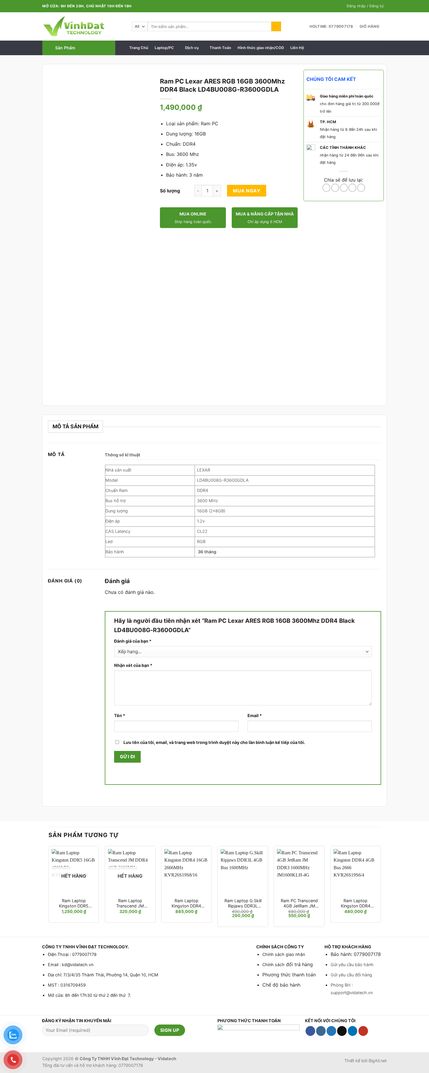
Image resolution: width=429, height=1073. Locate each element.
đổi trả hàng (299, 964)
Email (254, 715)
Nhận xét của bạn (133, 665)
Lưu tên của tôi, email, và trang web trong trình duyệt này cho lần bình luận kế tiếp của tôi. (214, 742)
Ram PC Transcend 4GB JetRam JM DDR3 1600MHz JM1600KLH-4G (299, 903)
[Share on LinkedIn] (361, 188)
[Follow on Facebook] (310, 1031)
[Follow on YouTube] (363, 1031)
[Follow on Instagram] (321, 1031)
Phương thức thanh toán (289, 975)
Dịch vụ (192, 48)
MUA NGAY (246, 191)
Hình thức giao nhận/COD (261, 48)
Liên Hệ (297, 48)
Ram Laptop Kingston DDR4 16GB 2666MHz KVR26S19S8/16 (186, 903)
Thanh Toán (220, 48)
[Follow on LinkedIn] (353, 1031)
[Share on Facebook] (326, 188)
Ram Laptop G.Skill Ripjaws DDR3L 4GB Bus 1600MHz (242, 903)
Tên (119, 715)
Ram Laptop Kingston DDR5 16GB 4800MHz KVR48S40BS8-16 (74, 903)
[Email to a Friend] (344, 188)
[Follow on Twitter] (331, 1031)
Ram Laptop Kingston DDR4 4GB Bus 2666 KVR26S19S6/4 (356, 903)
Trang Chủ (138, 48)
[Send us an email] (342, 1031)
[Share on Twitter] (335, 188)
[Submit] (276, 27)
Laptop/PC (164, 48)
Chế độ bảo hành (281, 985)
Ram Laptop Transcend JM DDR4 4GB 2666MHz (130, 903)
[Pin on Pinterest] (352, 188)
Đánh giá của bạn (132, 641)
